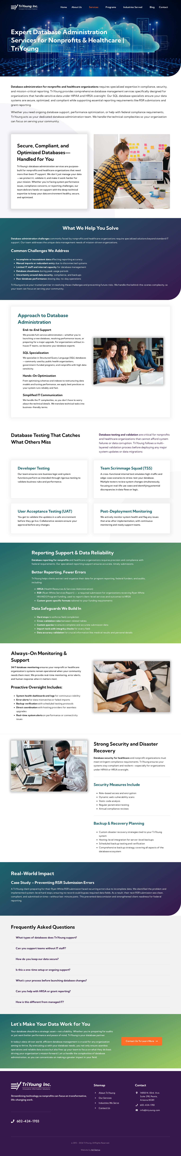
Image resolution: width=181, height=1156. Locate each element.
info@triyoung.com (150, 1110)
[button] (90, 937)
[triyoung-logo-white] (24, 5)
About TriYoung (107, 1092)
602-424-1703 (147, 1105)
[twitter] (16, 1107)
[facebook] (12, 1107)
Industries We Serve (109, 1103)
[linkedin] (20, 1107)
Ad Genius (95, 1150)
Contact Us (104, 1108)
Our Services (105, 1097)
